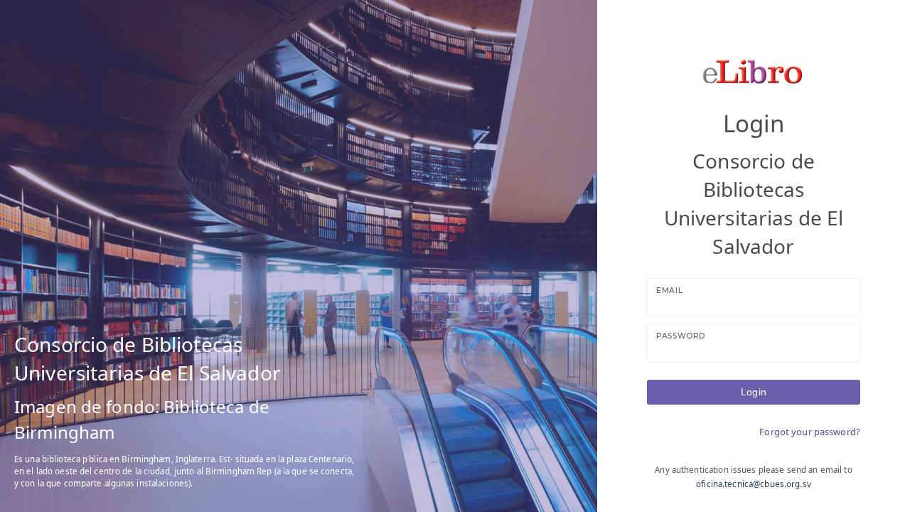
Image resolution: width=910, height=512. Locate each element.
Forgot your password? (809, 431)
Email (669, 290)
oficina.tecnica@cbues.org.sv (753, 484)
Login (753, 392)
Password (680, 336)
